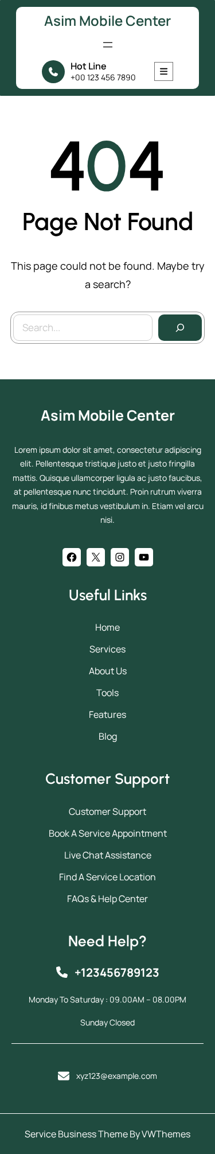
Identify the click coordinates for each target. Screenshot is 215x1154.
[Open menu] (108, 45)
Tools (107, 692)
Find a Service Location (107, 877)
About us (108, 671)
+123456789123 (117, 972)
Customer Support (107, 811)
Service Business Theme (76, 1134)
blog (108, 736)
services (107, 649)
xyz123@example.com (116, 1075)
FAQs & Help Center (107, 898)
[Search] (180, 327)
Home (107, 627)
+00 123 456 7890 (103, 77)
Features (107, 714)
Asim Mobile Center (107, 20)
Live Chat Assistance (107, 855)
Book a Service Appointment (108, 833)
